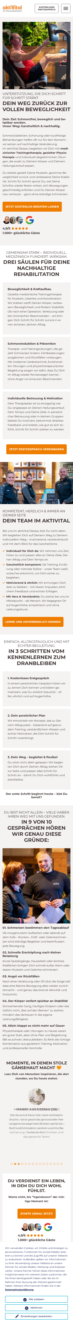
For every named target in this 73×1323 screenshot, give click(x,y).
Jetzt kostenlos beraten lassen (32, 206)
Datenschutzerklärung (19, 1289)
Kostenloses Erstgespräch (47, 8)
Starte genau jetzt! (36, 1213)
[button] (12, 1164)
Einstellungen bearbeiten (36, 1316)
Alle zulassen (36, 1299)
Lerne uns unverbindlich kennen (33, 621)
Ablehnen (36, 1307)
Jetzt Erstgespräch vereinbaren (36, 449)
